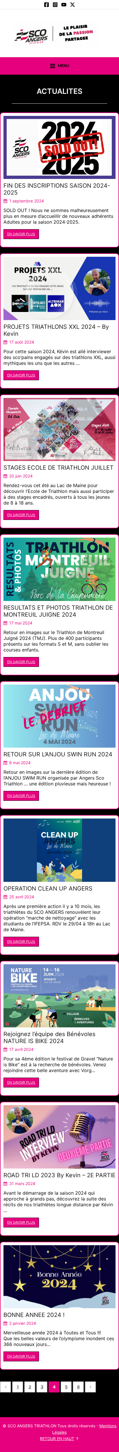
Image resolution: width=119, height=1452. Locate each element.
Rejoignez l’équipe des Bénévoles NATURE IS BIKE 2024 (49, 1037)
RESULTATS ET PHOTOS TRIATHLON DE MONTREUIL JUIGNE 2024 (58, 611)
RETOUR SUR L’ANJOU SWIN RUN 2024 (57, 754)
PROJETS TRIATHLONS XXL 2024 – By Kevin (56, 330)
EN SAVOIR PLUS (21, 234)
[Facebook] (46, 4)
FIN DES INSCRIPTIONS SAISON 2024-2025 (56, 189)
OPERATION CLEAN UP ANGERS (47, 888)
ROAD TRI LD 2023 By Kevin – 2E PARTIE (59, 1175)
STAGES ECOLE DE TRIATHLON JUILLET (58, 467)
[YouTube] (63, 4)
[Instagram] (55, 4)
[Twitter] (72, 4)
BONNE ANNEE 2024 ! (34, 1314)
